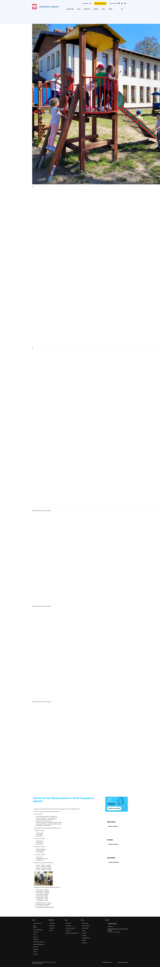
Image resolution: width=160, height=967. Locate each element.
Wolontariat (68, 930)
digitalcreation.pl (39, 963)
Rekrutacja (35, 937)
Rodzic (103, 9)
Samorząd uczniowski (70, 928)
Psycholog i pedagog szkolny (72, 933)
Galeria (34, 934)
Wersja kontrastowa (99, 3)
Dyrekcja (35, 927)
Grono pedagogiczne (37, 929)
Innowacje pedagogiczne (38, 944)
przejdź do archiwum (113, 862)
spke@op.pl (110, 926)
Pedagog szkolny (85, 938)
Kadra (34, 925)
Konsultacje (35, 949)
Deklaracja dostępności (123, 962)
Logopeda (84, 935)
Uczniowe (96, 9)
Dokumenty (35, 939)
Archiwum (35, 954)
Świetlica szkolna (86, 925)
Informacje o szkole (37, 923)
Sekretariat (35, 932)
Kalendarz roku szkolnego (38, 942)
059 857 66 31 (112, 924)
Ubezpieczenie (85, 923)
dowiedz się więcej (113, 826)
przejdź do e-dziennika (114, 808)
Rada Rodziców (85, 928)
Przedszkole (87, 9)
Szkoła (78, 9)
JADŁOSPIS (52, 928)
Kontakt (110, 9)
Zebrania (84, 930)
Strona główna (70, 9)
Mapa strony (86, 3)
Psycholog (84, 933)
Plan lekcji (68, 923)
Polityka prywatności (106, 962)
